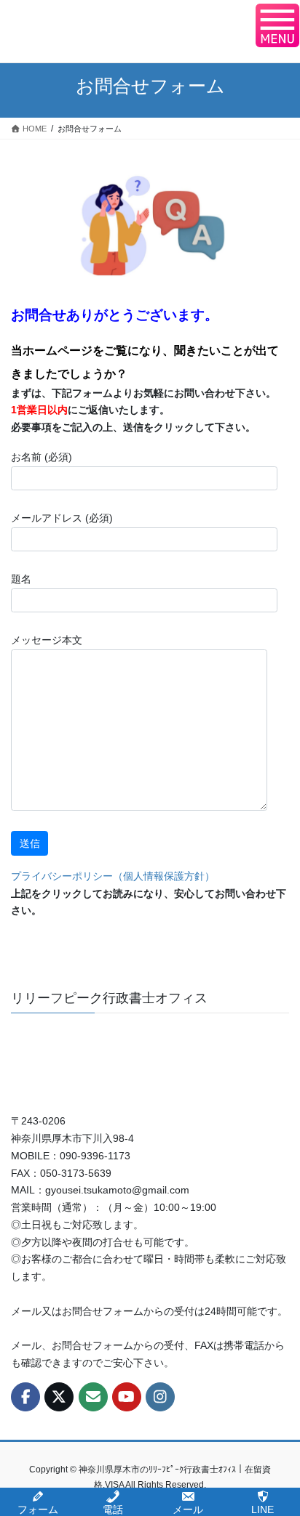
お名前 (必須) (41, 457)
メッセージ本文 (46, 640)
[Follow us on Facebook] (25, 1396)
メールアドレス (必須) (62, 518)
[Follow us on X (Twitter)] (59, 1396)
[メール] (93, 1396)
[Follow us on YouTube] (126, 1396)
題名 (21, 579)
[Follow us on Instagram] (160, 1396)
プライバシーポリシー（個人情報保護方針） (113, 876)
